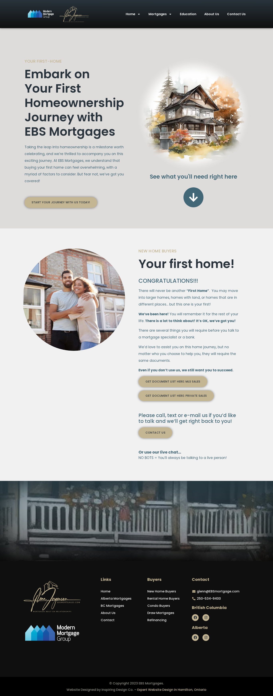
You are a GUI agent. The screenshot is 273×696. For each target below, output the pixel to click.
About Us (211, 14)
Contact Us (236, 14)
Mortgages (157, 14)
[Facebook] (195, 617)
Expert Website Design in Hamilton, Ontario (171, 689)
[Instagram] (205, 617)
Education (188, 14)
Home (130, 14)
